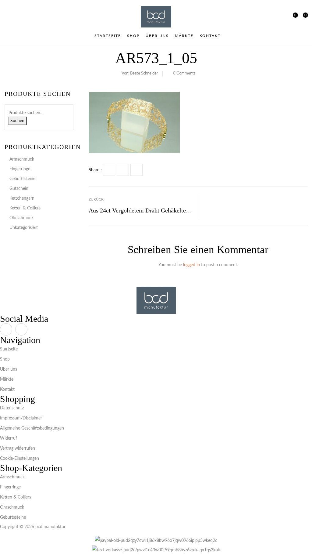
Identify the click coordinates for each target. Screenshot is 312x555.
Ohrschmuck (21, 218)
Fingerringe (19, 169)
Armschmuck (21, 159)
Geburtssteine (22, 179)
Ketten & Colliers (25, 208)
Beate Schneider (144, 73)
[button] (303, 16)
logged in (191, 265)
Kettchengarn (21, 198)
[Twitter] (123, 170)
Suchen (17, 121)
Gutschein (18, 189)
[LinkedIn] (136, 170)
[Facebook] (109, 170)
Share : (95, 170)
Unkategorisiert (23, 228)
